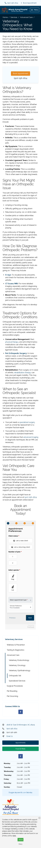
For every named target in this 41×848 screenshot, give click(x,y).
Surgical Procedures (15, 686)
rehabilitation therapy (22, 372)
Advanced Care (26, 17)
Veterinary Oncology (17, 665)
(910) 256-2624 (20, 78)
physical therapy (11, 342)
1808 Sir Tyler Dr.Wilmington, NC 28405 (21, 725)
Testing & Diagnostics (15, 650)
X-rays (8, 275)
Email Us (10, 736)
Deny (20, 844)
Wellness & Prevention (16, 645)
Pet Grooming (12, 696)
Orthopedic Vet (15, 676)
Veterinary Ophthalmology (19, 670)
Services (13, 17)
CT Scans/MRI (11, 284)
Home (5, 17)
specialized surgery (27, 422)
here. (14, 836)
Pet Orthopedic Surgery (16, 353)
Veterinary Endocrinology (19, 660)
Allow (21, 839)
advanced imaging (30, 437)
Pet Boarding (12, 691)
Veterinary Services (14, 639)
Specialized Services (17, 681)
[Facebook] (20, 712)
